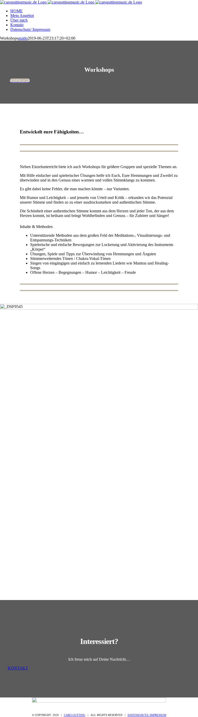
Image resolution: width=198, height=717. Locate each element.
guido (23, 38)
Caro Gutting (74, 714)
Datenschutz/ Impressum (147, 714)
